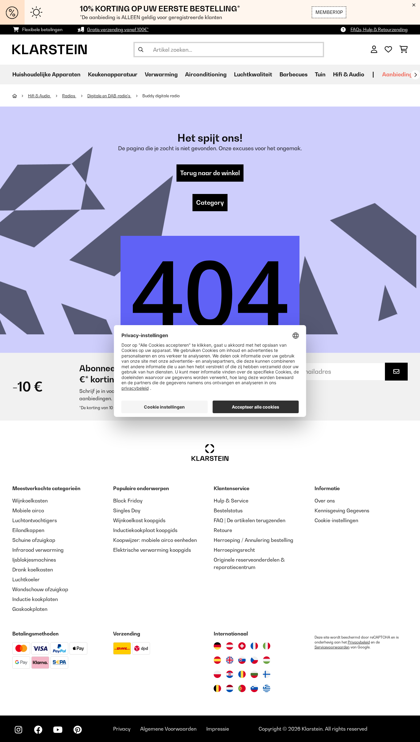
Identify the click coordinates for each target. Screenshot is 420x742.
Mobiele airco (28, 510)
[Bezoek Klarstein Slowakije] (242, 660)
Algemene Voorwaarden (168, 729)
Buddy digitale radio (161, 95)
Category (210, 202)
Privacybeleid (359, 642)
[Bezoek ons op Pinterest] (77, 729)
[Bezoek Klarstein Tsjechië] (254, 660)
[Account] (374, 49)
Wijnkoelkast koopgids (139, 520)
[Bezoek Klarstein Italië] (266, 646)
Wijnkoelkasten (30, 501)
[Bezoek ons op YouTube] (58, 729)
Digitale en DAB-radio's (109, 95)
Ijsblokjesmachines (34, 560)
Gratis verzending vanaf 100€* (118, 29)
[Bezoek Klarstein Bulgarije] (254, 674)
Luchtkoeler (26, 579)
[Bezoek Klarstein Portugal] (242, 688)
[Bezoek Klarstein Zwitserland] (242, 646)
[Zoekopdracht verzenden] (140, 49)
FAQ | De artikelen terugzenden (249, 520)
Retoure (223, 530)
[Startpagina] (20, 95)
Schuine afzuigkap (33, 540)
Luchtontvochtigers (34, 520)
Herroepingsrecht (234, 550)
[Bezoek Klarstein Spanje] (217, 660)
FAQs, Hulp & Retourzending (379, 29)
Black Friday (127, 501)
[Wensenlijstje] (388, 49)
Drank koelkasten (32, 570)
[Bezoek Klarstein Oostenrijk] (229, 646)
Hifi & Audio (39, 95)
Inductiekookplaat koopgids (145, 530)
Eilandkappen (28, 530)
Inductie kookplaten (35, 599)
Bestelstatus (228, 510)
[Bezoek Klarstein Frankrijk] (254, 646)
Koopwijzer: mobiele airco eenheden (155, 540)
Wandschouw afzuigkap (40, 589)
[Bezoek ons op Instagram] (18, 729)
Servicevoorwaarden (332, 647)
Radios (69, 95)
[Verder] (415, 74)
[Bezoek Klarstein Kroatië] (229, 674)
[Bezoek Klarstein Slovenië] (254, 688)
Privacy (121, 729)
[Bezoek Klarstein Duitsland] (217, 646)
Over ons (325, 501)
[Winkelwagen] (403, 49)
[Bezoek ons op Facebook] (38, 729)
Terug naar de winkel (210, 173)
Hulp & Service (231, 501)
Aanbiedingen (400, 74)
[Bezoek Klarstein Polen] (217, 674)
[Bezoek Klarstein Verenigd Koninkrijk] (229, 660)
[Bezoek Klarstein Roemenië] (242, 674)
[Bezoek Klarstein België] (217, 688)
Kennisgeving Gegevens (342, 510)
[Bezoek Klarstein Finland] (266, 674)
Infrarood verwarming (38, 550)
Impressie (217, 729)
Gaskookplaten (29, 609)
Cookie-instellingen (336, 520)
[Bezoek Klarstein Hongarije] (266, 660)
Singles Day (126, 510)
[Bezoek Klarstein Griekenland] (266, 689)
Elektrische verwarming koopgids (152, 550)
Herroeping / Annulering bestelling (253, 540)
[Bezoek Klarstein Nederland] (229, 688)
